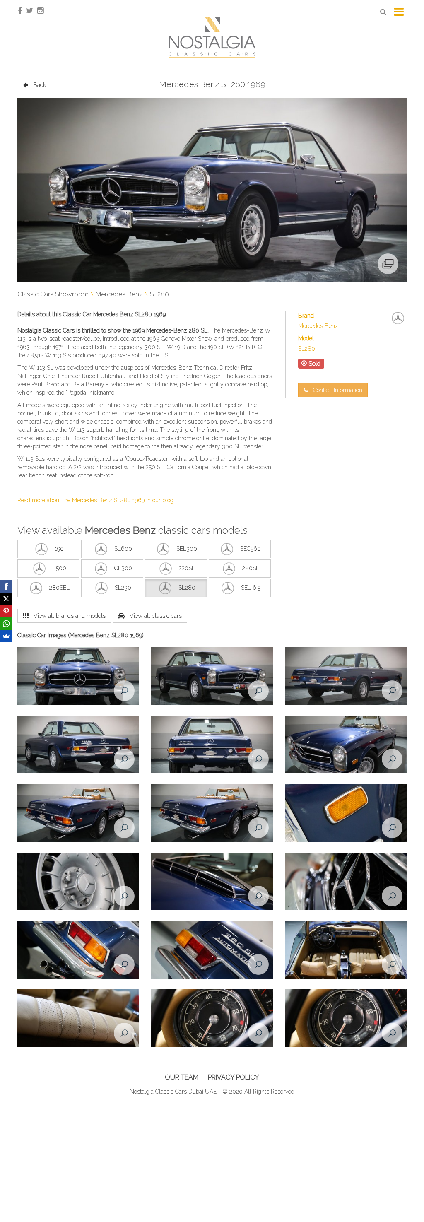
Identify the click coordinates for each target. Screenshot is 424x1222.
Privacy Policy (233, 1077)
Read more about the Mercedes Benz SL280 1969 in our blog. (96, 500)
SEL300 (186, 548)
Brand (306, 315)
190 (59, 548)
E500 (59, 568)
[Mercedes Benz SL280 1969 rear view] (211, 745)
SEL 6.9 (250, 587)
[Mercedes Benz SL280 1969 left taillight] (211, 950)
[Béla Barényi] (85, 384)
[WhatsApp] (6, 623)
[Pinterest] (6, 611)
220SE (187, 568)
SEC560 (250, 548)
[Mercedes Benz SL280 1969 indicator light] (346, 813)
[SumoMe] (6, 636)
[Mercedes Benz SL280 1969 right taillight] (78, 950)
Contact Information (335, 390)
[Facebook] (6, 586)
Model (306, 338)
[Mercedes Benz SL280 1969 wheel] (78, 882)
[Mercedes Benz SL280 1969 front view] (78, 676)
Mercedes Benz (119, 294)
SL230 (123, 587)
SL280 (159, 294)
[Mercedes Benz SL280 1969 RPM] (211, 1018)
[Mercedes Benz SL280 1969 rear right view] (346, 676)
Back (37, 85)
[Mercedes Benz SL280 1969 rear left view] (78, 745)
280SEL (59, 587)
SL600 (123, 548)
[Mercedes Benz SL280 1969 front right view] (211, 676)
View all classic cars (153, 615)
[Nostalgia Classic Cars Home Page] (212, 37)
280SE (250, 568)
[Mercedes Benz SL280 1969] (212, 190)
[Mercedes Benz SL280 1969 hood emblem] (346, 882)
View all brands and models (67, 615)
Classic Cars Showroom (53, 294)
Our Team (181, 1077)
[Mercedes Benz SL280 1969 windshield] (211, 882)
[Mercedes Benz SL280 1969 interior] (346, 950)
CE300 (123, 568)
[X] (6, 599)
